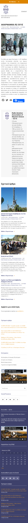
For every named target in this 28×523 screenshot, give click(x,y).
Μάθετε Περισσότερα (7, 231)
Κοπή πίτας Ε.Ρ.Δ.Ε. (7, 256)
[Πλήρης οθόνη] (25, 382)
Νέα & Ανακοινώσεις (14, 27)
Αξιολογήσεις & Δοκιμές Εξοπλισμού (10, 357)
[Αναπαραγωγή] (3, 382)
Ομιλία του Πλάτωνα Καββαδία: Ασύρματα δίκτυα (11, 280)
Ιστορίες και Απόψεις (6, 360)
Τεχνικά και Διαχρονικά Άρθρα (8, 364)
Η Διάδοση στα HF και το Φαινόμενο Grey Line (12, 347)
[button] (14, 376)
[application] (14, 376)
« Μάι (2, 468)
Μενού (25, 11)
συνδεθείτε (20, 311)
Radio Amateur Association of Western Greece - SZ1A (12, 259)
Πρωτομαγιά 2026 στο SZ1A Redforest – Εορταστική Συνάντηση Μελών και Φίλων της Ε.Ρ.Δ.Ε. (12, 332)
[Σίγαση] (22, 382)
